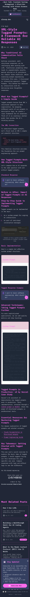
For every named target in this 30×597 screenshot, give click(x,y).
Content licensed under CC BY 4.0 (17, 591)
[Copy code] (26, 138)
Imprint (11, 594)
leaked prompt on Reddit (10, 407)
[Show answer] (26, 184)
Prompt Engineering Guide (13, 437)
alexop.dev (6, 19)
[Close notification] (27, 561)
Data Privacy (18, 594)
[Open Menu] (27, 19)
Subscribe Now (16, 586)
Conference (16, 14)
